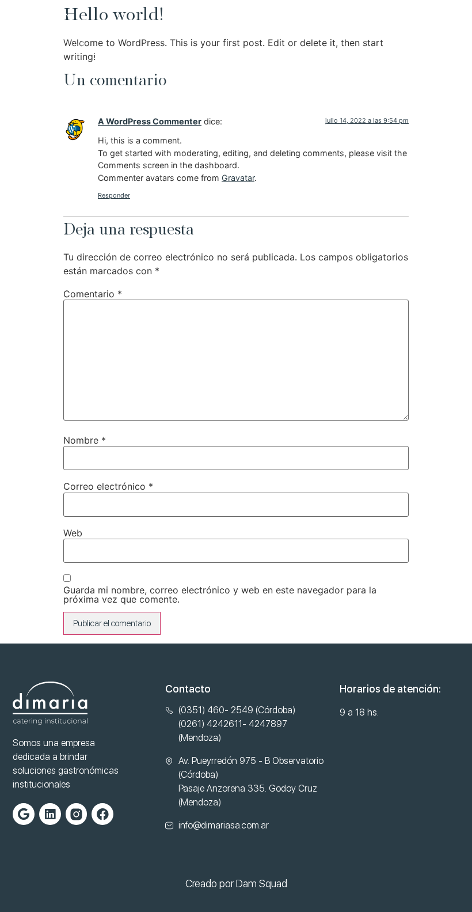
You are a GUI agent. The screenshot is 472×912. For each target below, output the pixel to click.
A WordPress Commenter (149, 121)
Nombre (84, 440)
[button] (450, 26)
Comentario (92, 293)
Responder (114, 195)
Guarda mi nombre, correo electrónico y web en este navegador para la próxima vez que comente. (219, 594)
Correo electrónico (108, 486)
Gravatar (238, 178)
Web (72, 533)
